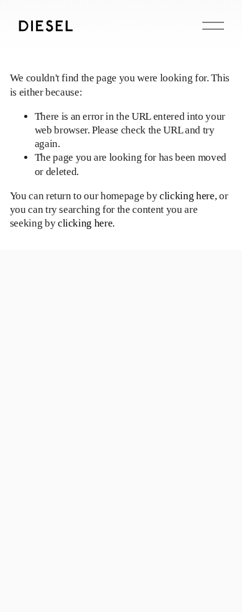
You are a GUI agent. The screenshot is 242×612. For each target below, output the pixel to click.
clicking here (187, 196)
